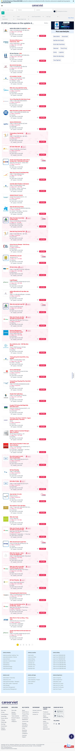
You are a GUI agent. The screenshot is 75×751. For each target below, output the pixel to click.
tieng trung (64, 48)
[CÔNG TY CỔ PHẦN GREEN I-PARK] (6, 78)
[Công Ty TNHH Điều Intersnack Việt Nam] (6, 372)
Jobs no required (57, 677)
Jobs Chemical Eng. (7, 668)
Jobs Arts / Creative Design (9, 661)
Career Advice (4, 718)
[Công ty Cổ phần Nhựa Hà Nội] (6, 306)
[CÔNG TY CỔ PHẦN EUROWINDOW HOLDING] (6, 383)
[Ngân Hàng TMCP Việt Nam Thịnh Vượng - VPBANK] (6, 319)
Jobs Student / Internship (9, 677)
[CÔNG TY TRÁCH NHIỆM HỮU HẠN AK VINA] (6, 113)
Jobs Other (30, 683)
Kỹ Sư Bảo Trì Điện (14, 481)
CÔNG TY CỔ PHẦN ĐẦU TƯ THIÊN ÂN (18, 395)
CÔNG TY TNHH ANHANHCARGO (17, 174)
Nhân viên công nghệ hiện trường (18, 87)
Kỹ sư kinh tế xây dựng (15, 65)
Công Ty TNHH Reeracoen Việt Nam (18, 347)
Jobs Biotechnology (7, 666)
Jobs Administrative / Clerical (10, 657)
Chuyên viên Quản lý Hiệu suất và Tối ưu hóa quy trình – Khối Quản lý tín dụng (20, 160)
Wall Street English (14, 246)
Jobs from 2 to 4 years (58, 683)
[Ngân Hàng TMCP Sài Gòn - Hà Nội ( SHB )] (6, 162)
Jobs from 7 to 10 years (58, 687)
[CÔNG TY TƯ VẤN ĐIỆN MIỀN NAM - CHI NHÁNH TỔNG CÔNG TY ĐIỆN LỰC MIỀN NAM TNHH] (6, 293)
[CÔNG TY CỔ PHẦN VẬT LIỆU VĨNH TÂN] (6, 67)
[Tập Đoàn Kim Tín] (6, 258)
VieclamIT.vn (36, 712)
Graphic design (46, 719)
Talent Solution (15, 716)
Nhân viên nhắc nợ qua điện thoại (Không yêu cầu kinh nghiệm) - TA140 (17, 567)
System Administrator (15, 122)
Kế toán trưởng (13, 267)
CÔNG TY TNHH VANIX (15, 471)
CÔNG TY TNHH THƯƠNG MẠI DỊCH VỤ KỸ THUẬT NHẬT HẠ (19, 459)
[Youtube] (59, 724)
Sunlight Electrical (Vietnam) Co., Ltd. (18, 196)
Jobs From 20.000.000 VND (59, 664)
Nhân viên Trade (14, 517)
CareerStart (4, 726)
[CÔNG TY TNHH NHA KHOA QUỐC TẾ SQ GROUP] (6, 555)
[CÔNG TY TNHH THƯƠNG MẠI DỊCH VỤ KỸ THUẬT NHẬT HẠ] (6, 458)
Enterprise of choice (62, 11)
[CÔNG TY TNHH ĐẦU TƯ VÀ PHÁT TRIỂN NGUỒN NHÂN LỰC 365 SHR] (6, 269)
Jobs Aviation (6, 662)
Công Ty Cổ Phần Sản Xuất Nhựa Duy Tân (19, 543)
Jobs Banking (6, 664)
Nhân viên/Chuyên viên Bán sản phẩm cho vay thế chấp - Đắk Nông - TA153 (17, 317)
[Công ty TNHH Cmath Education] (6, 582)
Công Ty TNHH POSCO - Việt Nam (17, 43)
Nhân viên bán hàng (58, 56)
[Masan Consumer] (6, 496)
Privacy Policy (25, 714)
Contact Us (35, 714)
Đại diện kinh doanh (58, 40)
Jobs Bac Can (31, 662)
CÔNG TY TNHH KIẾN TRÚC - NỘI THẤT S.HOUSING (18, 136)
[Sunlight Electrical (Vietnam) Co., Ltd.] (6, 197)
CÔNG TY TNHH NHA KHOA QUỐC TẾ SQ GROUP (20, 556)
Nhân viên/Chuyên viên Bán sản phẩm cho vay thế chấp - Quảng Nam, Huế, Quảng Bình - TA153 (17, 528)
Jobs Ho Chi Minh (32, 657)
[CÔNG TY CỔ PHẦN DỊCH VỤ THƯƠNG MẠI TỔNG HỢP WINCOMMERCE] (6, 446)
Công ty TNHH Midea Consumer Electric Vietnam (19, 89)
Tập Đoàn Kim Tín (14, 257)
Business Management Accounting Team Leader (16, 331)
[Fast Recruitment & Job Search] (37, 5)
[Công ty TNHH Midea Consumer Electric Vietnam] (6, 90)
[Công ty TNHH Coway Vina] (6, 333)
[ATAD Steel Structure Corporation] (6, 620)
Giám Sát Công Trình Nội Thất (17, 231)
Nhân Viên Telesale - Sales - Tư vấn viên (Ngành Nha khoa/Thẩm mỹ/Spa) (17, 553)
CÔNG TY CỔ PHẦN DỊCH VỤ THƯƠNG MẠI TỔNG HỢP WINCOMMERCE (20, 446)
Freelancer (45, 712)
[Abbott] (6, 420)
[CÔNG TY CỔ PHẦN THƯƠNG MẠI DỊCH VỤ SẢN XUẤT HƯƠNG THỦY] (6, 282)
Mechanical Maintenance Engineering (16, 40)
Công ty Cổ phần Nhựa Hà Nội (16, 306)
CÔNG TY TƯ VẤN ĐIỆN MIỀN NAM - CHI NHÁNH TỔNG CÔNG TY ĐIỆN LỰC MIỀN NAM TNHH (20, 294)
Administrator (46, 729)
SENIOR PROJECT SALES (16, 195)
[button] (73, 1)
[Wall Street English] (6, 246)
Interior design (46, 714)
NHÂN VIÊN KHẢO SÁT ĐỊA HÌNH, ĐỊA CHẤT (19, 292)
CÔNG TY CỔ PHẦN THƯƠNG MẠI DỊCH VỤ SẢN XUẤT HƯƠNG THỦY (20, 281)
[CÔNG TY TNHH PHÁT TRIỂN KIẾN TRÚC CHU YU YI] (6, 507)
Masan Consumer (14, 495)
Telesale (45, 725)
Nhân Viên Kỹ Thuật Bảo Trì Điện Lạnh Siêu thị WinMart (19, 444)
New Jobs (3, 710)
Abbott (11, 421)
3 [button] (23, 644)
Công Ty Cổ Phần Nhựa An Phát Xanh (18, 221)
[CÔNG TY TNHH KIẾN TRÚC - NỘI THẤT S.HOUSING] (6, 135)
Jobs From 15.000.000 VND (59, 662)
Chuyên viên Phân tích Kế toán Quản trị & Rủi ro (20, 631)
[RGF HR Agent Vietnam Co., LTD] (6, 433)
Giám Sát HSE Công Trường (17, 206)
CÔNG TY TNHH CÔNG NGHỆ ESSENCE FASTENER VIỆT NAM (18, 101)
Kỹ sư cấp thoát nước (59, 44)
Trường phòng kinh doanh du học (18, 593)
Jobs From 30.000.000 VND (59, 666)
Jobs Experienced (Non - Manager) (11, 681)
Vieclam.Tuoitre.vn (37, 710)
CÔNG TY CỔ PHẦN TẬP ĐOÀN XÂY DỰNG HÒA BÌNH (20, 208)
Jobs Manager (6, 685)
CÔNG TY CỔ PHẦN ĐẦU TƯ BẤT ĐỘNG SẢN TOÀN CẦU (19, 55)
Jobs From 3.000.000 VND (59, 655)
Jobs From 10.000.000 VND (59, 661)
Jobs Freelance (31, 681)
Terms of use (25, 721)
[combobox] (8, 9)
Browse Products (16, 717)
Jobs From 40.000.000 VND (59, 668)
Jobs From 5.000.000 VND (59, 657)
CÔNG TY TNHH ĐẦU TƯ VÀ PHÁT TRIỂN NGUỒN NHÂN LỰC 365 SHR (20, 269)
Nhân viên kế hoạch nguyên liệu (18, 541)
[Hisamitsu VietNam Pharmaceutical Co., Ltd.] (6, 407)
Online (55, 52)
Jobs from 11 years (57, 689)
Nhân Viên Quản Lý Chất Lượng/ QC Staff (20, 110)
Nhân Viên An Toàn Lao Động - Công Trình (19, 618)
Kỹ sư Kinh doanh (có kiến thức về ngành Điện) (16, 457)
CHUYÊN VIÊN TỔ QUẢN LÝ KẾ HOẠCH (19, 184)
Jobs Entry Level (7, 679)
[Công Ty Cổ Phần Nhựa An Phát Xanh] (6, 220)
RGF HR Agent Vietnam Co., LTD (17, 433)
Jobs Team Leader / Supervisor (10, 683)
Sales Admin (56, 36)
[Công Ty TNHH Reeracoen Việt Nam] (6, 346)
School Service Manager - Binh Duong (19, 244)
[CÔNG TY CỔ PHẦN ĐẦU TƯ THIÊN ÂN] (6, 396)
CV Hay (2, 712)
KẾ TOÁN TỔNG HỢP (15, 146)
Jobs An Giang (31, 659)
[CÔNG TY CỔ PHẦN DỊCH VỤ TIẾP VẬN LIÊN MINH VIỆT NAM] (6, 30)
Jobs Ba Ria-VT (31, 661)
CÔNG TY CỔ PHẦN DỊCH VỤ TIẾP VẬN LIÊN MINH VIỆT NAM (19, 30)
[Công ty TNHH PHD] (6, 519)
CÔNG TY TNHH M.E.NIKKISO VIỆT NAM (18, 123)
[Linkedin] (56, 724)
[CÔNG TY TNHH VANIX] (6, 472)
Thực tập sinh (57, 60)
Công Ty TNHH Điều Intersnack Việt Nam (19, 371)
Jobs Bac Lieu (31, 666)
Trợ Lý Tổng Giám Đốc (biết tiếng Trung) (20, 99)
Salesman (55, 48)
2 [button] (20, 644)
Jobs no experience (57, 679)
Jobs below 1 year (57, 681)
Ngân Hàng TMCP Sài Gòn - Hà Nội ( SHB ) (19, 162)
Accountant (65, 36)
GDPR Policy (25, 716)
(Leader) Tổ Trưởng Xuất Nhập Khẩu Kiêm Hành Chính (19, 405)
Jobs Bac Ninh (31, 668)
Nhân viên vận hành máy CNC (17, 304)
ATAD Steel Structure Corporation (17, 620)
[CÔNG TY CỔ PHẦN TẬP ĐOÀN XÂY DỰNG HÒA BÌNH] (6, 209)
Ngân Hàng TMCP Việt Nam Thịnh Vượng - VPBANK (19, 320)
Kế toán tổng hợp (16, 53)
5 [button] (29, 644)
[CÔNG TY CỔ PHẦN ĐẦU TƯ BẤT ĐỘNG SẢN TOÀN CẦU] (6, 55)
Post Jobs (14, 710)
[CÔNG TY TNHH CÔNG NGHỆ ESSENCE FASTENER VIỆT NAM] (6, 101)
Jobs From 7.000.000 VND (59, 659)
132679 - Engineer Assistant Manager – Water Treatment (20, 431)
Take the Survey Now (6, 2)
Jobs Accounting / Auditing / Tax (10, 655)
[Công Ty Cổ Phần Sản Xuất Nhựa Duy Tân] (6, 544)
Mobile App (3, 722)
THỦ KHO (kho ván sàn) (16, 255)
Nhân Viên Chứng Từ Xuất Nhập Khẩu (19, 172)
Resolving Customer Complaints (25, 731)
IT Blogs (3, 720)
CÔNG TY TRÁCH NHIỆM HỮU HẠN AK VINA (19, 112)
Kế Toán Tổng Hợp (14, 470)
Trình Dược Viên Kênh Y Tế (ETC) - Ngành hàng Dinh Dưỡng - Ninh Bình (20, 418)
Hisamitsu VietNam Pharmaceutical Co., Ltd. (20, 408)
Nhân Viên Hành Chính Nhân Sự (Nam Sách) (17, 218)
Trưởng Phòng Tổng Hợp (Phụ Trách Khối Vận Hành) (20, 381)
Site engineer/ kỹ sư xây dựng (17, 505)
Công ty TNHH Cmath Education (17, 582)
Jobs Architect (6, 659)
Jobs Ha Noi (31, 655)
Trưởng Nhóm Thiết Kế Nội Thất (16, 134)
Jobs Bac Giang (31, 664)
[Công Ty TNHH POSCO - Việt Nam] (6, 42)
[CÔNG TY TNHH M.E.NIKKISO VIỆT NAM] (6, 124)
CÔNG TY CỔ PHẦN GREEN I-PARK (17, 78)
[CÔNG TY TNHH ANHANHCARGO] (6, 174)
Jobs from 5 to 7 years (58, 685)
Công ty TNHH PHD (14, 518)
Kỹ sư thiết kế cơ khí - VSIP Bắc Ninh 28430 (19, 344)
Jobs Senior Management (9, 687)
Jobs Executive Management (10, 689)
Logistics (61, 52)
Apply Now (42, 35)
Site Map (3, 724)
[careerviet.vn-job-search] (59, 711)
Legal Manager (13, 280)
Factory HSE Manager (15, 369)
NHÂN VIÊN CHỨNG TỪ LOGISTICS (20, 28)
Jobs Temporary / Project (34, 679)
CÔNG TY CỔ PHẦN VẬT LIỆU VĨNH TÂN (18, 66)
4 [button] (26, 644)
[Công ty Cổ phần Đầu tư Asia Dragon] (6, 149)
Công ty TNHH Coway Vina (16, 333)
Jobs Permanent (32, 677)
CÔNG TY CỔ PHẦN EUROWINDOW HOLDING (19, 384)
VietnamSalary (4, 714)
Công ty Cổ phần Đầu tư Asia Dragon (18, 149)
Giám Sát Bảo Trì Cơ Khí (16, 494)
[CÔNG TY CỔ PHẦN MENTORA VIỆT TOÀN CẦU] (6, 595)
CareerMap (3, 716)
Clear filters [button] (71, 17)
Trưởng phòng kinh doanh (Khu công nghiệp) (19, 357)
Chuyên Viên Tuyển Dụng (16, 393)
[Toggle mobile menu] (2, 6)
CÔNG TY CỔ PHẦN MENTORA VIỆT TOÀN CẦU (20, 594)
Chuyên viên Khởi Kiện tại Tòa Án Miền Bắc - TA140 (17, 604)
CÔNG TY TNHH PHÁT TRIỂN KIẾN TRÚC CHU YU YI (20, 507)
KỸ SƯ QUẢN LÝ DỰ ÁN (15, 76)
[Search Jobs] (2, 12)
